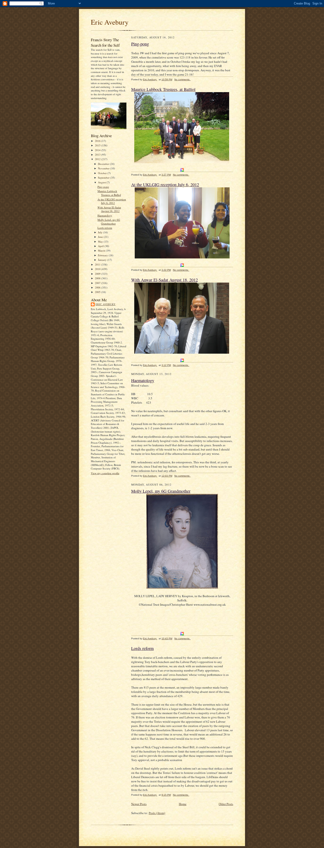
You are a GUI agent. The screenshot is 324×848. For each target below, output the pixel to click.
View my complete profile (105, 473)
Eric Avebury (110, 22)
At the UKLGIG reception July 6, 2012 (111, 201)
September (104, 177)
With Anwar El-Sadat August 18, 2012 (109, 209)
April (101, 246)
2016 (98, 141)
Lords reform (104, 228)
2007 (98, 283)
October (102, 173)
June (101, 237)
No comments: (182, 79)
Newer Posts (139, 804)
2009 (98, 273)
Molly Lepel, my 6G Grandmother (108, 221)
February (103, 255)
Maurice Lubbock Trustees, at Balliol (109, 193)
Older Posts (226, 804)
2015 (98, 145)
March (102, 250)
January (102, 260)
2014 (98, 150)
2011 (98, 264)
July (100, 232)
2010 (98, 269)
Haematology (104, 215)
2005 (98, 292)
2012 (98, 159)
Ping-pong (103, 187)
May (101, 241)
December (104, 164)
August (102, 182)
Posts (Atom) (157, 813)
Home (182, 804)
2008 (98, 278)
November (104, 168)
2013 (98, 154)
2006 (98, 287)
